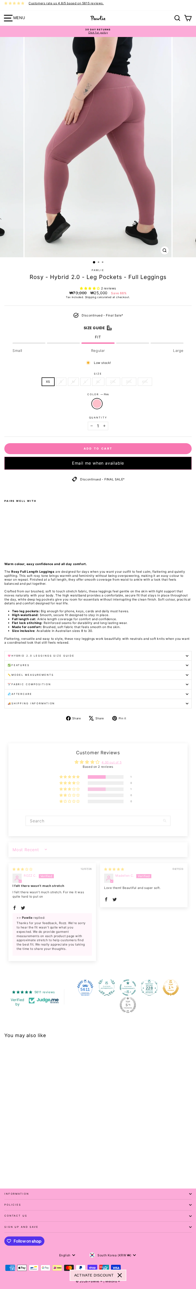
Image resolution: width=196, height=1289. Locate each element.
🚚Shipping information (31, 703)
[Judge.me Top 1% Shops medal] (171, 987)
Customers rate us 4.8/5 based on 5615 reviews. (66, 3)
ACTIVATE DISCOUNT (94, 1275)
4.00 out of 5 (111, 762)
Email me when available (98, 463)
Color (98, 394)
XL (98, 382)
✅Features (19, 665)
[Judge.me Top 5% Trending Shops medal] (128, 1005)
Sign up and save (21, 1227)
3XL (129, 382)
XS (48, 382)
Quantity (98, 417)
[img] (23, 869)
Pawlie (98, 270)
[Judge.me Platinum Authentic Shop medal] (107, 987)
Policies (12, 1204)
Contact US (15, 1215)
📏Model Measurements (31, 674)
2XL (113, 382)
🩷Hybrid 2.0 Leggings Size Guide (41, 655)
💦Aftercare (20, 694)
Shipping (90, 297)
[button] (90, 288)
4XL (145, 382)
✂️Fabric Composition (29, 684)
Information (16, 1193)
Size (98, 373)
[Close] (120, 1275)
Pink (97, 404)
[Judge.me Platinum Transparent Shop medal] (128, 987)
